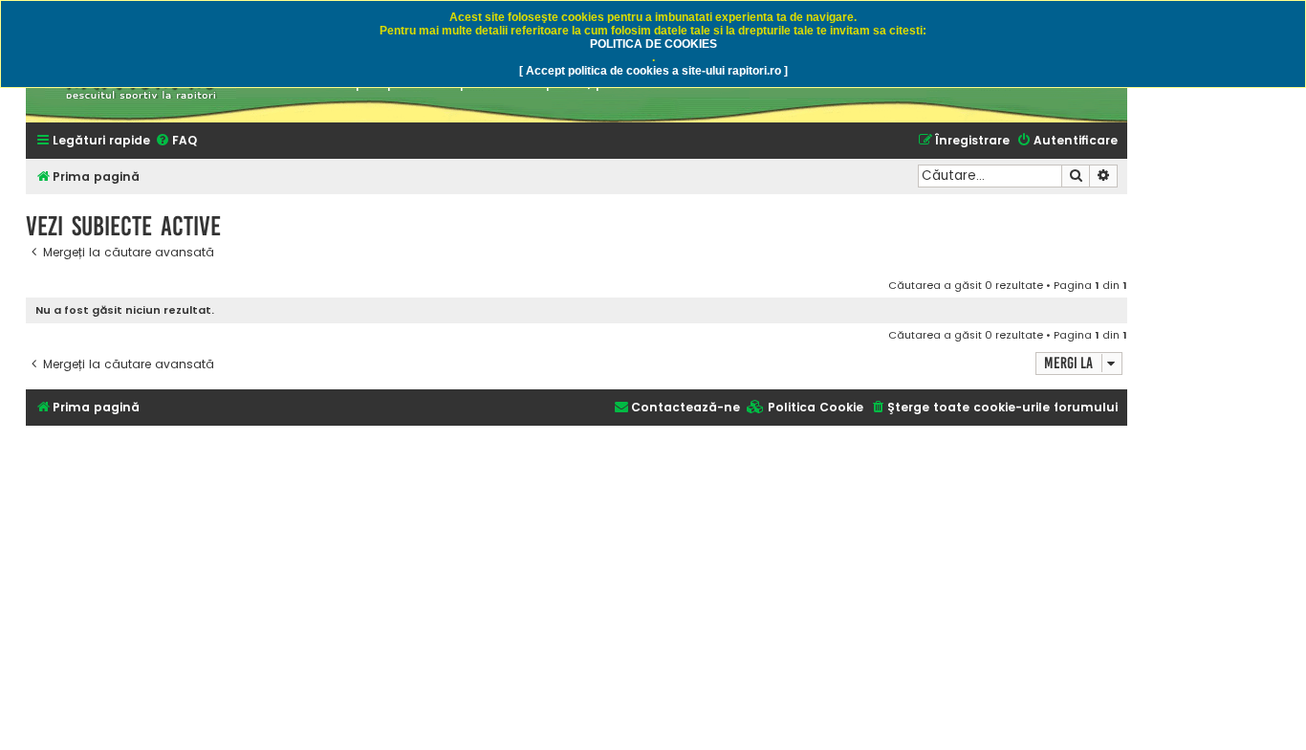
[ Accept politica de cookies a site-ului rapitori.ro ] (653, 70)
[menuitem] (176, 141)
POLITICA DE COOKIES (653, 44)
